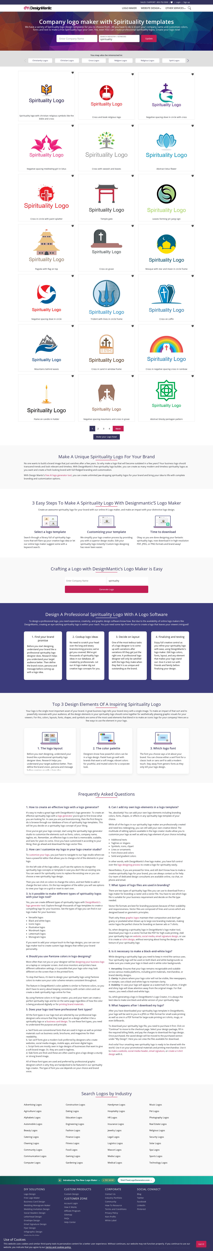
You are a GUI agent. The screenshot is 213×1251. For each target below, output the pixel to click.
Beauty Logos (30, 1130)
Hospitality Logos (116, 1111)
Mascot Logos (114, 1149)
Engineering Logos (75, 1124)
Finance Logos (73, 1136)
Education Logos (74, 1117)
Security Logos (156, 1136)
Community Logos (33, 1149)
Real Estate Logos (158, 1124)
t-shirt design (128, 939)
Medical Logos (115, 1162)
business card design (57, 1021)
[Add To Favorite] (72, 72)
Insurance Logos (116, 1124)
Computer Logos (32, 1162)
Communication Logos (35, 1156)
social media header (138, 1050)
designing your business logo (89, 961)
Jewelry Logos (114, 1130)
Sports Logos (155, 1156)
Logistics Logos (115, 1143)
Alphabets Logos (32, 1117)
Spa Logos (154, 1149)
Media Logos (114, 1156)
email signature (156, 1050)
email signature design (167, 936)
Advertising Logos (33, 1104)
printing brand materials (71, 1004)
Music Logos (155, 1104)
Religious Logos (147, 60)
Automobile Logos (33, 1124)
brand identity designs (120, 975)
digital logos (86, 1043)
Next (118, 428)
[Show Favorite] (171, 2)
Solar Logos (155, 1143)
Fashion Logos (73, 1130)
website (137, 936)
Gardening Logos (74, 1162)
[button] (188, 61)
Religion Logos (120, 60)
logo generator (65, 815)
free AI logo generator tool (58, 475)
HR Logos (112, 1117)
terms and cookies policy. (58, 1247)
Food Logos (71, 1149)
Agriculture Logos (32, 1111)
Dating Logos (72, 1111)
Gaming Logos (73, 1156)
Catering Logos (31, 1136)
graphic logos (132, 917)
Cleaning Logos (31, 1143)
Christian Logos (67, 60)
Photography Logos (159, 1117)
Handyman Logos (116, 1104)
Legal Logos (113, 1136)
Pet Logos (154, 1111)
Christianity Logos (40, 60)
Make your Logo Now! (106, 436)
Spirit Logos (174, 60)
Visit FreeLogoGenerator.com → (136, 1180)
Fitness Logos (72, 1143)
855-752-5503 (162, 2)
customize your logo (39, 854)
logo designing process (129, 864)
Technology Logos (158, 1162)
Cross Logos (94, 60)
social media (148, 936)
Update (149, 38)
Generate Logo (106, 589)
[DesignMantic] (38, 8)
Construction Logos (75, 1104)
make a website (119, 1050)
